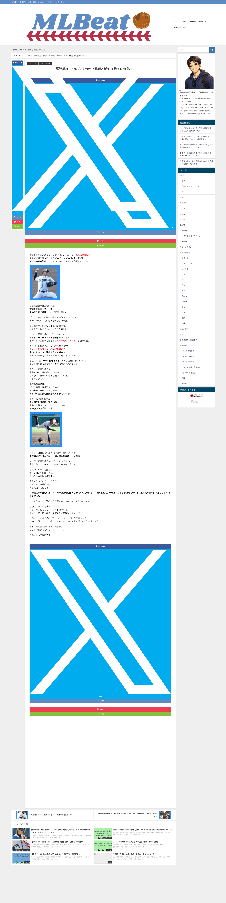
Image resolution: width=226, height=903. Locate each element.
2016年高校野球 (188, 356)
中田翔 (184, 301)
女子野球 (183, 241)
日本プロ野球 (33, 63)
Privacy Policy (180, 27)
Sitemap (193, 21)
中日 (183, 280)
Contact (184, 21)
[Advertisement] (100, 764)
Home (176, 21)
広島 (183, 290)
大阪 (183, 378)
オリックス (186, 258)
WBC (182, 197)
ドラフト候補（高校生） (191, 367)
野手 (183, 191)
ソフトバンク (187, 263)
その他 (182, 219)
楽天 (183, 307)
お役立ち (183, 203)
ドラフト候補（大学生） (191, 236)
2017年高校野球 (188, 362)
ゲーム (182, 208)
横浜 (183, 312)
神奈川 (184, 383)
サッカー (183, 214)
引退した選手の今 (187, 247)
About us (202, 21)
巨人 (183, 285)
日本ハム (185, 296)
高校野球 (48, 63)
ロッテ (184, 274)
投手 (183, 181)
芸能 (181, 334)
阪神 (183, 323)
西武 (41, 63)
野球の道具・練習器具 (188, 340)
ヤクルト (185, 269)
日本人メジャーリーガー (191, 186)
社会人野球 (184, 329)
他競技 (182, 225)
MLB (182, 175)
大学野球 (183, 230)
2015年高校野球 (188, 351)
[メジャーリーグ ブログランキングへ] (196, 395)
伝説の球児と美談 (189, 373)
